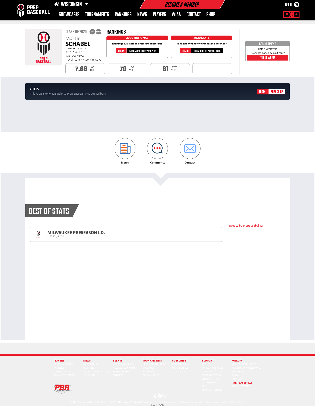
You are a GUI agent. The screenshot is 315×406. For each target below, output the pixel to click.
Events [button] (117, 360)
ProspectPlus (180, 367)
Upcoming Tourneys (154, 364)
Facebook (237, 378)
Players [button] (159, 15)
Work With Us (210, 378)
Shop (210, 15)
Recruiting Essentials (96, 371)
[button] (125, 151)
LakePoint (148, 367)
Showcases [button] (69, 15)
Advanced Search (64, 375)
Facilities (148, 371)
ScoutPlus (178, 371)
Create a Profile (63, 364)
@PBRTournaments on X (246, 367)
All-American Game (124, 367)
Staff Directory (211, 375)
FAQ (204, 386)
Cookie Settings (241, 386)
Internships (209, 382)
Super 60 (118, 375)
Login (262, 92)
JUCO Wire (89, 375)
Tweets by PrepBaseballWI (246, 226)
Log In (288, 5)
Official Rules (151, 375)
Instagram (238, 371)
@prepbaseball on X (244, 364)
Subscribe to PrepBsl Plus (142, 51)
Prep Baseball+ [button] (242, 382)
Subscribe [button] (179, 360)
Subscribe (277, 92)
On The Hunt (90, 364)
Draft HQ (88, 367)
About (205, 364)
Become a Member (182, 5)
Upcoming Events (123, 364)
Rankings (123, 15)
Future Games (121, 371)
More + (291, 15)
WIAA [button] (176, 15)
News (142, 15)
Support (208, 360)
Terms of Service (212, 389)
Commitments (62, 371)
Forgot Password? (213, 367)
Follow (237, 360)
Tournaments (97, 15)
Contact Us (209, 371)
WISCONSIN (72, 4)
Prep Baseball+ (181, 364)
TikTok (235, 375)
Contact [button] (193, 15)
